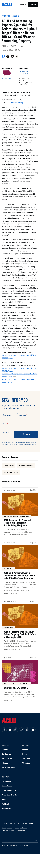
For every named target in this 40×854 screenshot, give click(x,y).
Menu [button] (23, 4)
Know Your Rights (9, 795)
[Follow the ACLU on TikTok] (21, 729)
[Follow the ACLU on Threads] (27, 729)
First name (7, 415)
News (4, 799)
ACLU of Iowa (17, 46)
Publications (7, 804)
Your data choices (8, 830)
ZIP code (6, 432)
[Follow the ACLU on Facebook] (4, 729)
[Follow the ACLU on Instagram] (15, 729)
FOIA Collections (9, 790)
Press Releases (9, 16)
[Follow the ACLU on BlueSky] (33, 729)
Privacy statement (21, 828)
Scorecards (6, 808)
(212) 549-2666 (23, 73)
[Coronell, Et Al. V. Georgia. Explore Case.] (20, 679)
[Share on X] (7, 57)
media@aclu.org (24, 71)
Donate (33, 4)
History (5, 763)
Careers (5, 749)
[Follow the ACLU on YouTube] (10, 729)
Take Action (27, 758)
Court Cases (7, 786)
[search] (35, 839)
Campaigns (6, 781)
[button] (12, 56)
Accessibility (20, 830)
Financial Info (7, 758)
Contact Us (6, 754)
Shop (24, 754)
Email (5, 424)
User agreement (7, 828)
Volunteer (26, 763)
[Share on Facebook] (3, 57)
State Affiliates (8, 767)
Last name (22, 415)
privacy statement (31, 444)
